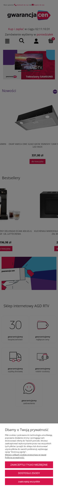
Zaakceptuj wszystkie (29, 481)
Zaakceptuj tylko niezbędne (29, 464)
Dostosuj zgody (29, 473)
